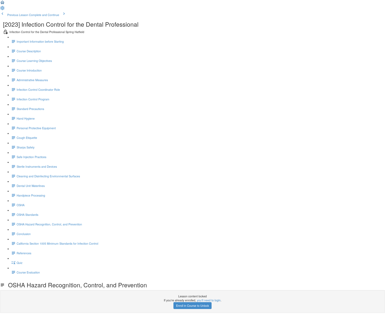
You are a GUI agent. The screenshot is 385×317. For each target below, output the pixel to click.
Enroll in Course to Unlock (192, 306)
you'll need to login (209, 300)
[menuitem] (2, 9)
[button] (2, 4)
